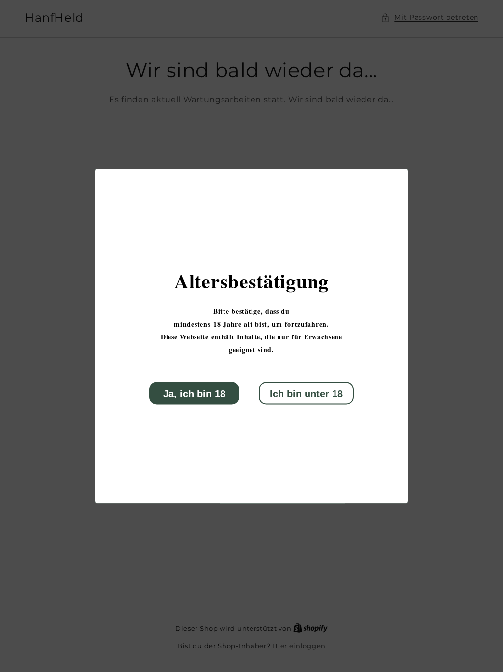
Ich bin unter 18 (306, 393)
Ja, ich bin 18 (194, 393)
